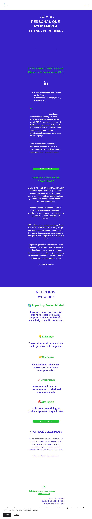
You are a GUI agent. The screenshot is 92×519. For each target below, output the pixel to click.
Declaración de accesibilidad (54, 504)
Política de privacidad (56, 498)
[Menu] (87, 5)
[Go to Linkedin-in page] (46, 83)
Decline (16, 515)
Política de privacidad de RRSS (53, 501)
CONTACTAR (46, 169)
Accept (6, 515)
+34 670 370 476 (44, 494)
